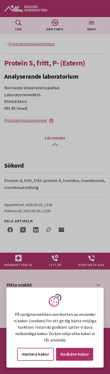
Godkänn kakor (74, 354)
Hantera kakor (35, 354)
